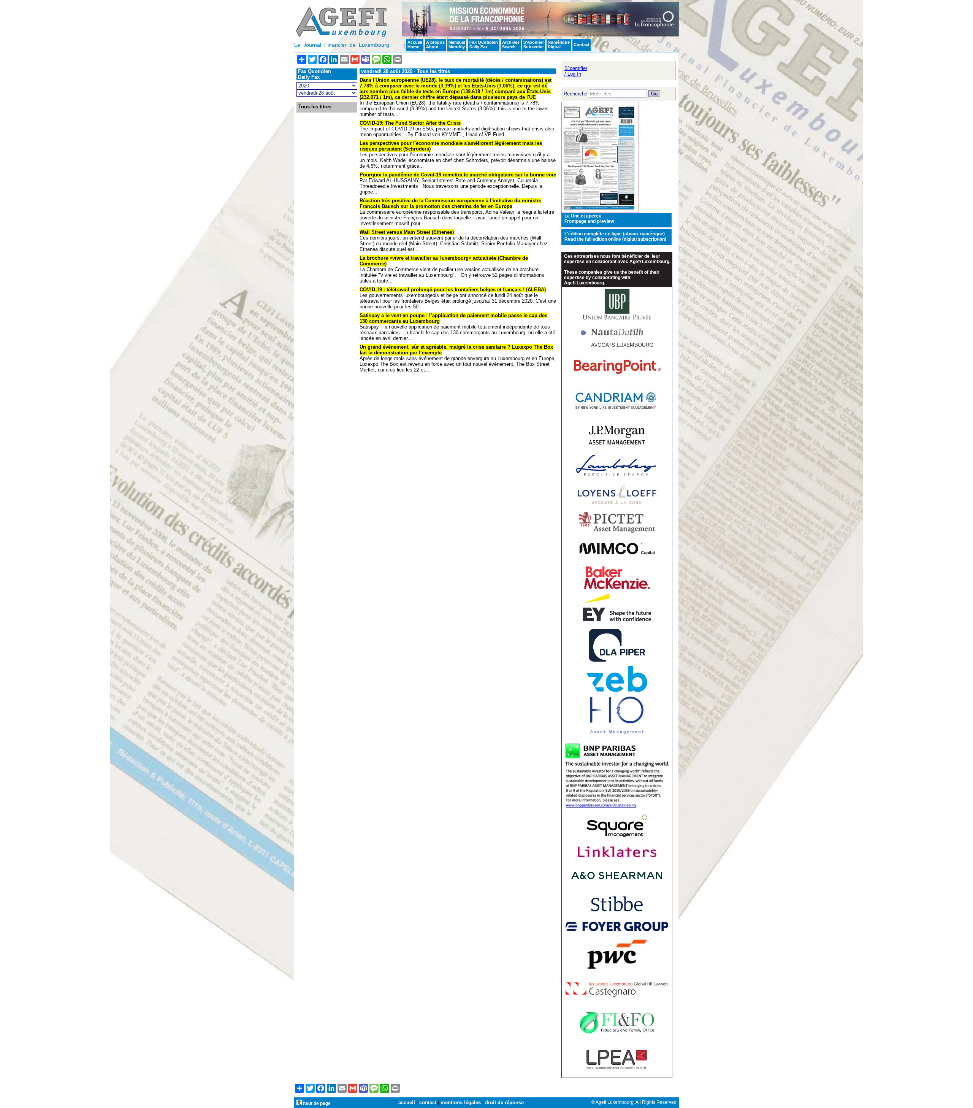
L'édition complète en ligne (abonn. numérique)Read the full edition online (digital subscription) (615, 236)
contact (427, 1102)
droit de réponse (504, 1102)
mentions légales (461, 1102)
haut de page (316, 1103)
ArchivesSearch (511, 44)
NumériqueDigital (559, 44)
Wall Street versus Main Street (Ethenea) (407, 232)
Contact (582, 44)
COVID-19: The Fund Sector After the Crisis (410, 123)
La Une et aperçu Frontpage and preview (589, 218)
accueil (406, 1102)
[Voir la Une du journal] (600, 211)
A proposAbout (435, 44)
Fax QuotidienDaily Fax (483, 44)
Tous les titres (314, 107)
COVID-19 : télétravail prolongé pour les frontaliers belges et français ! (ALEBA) (453, 289)
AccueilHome (414, 44)
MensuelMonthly (456, 44)
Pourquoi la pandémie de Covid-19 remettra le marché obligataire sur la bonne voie (458, 175)
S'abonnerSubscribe (533, 44)
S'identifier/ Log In (575, 71)
